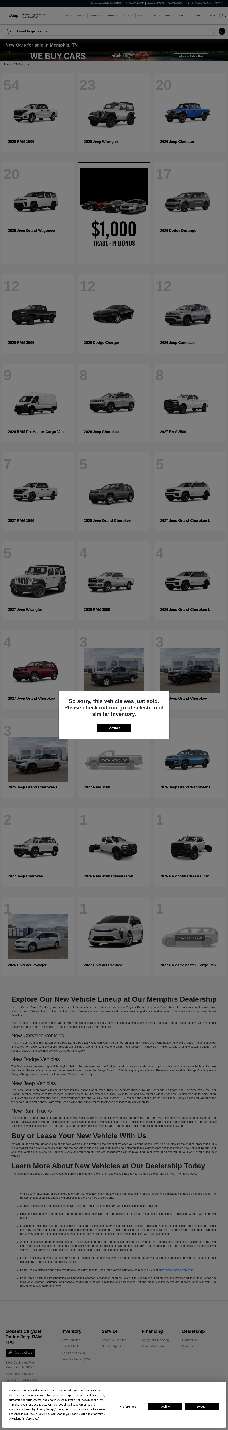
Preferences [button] (30, 1418)
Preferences (128, 1406)
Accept (202, 1406)
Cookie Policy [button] (37, 1414)
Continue (114, 728)
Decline (165, 1406)
